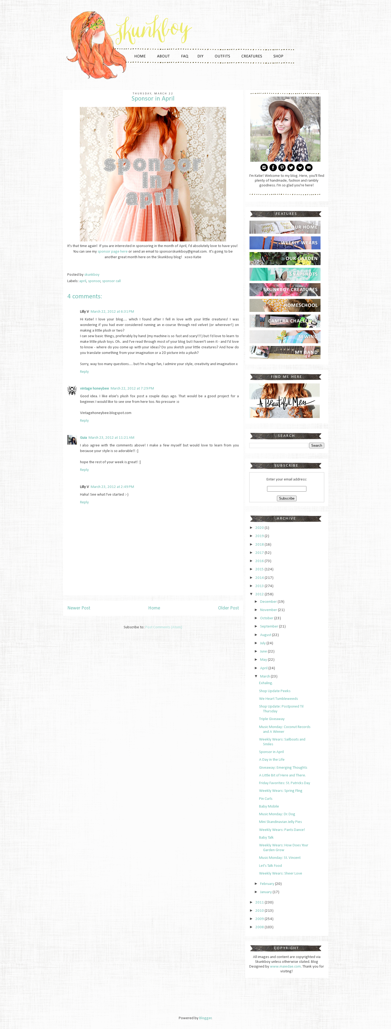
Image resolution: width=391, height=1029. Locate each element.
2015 (260, 569)
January (266, 892)
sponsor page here (113, 252)
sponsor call (111, 281)
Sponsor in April (271, 752)
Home (154, 608)
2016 (260, 561)
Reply (84, 372)
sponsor (94, 281)
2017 (260, 553)
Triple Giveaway (272, 719)
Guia (83, 438)
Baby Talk (266, 838)
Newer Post (78, 608)
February (267, 884)
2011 (260, 903)
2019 (260, 536)
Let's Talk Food (270, 866)
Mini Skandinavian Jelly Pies (280, 822)
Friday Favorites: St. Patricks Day (284, 783)
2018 (260, 545)
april (82, 281)
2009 (260, 919)
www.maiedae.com (285, 967)
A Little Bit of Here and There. (282, 775)
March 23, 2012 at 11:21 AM (111, 438)
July (263, 643)
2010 (260, 911)
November (269, 610)
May (264, 660)
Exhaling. (266, 683)
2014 (260, 578)
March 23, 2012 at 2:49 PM (112, 487)
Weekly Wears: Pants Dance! (282, 830)
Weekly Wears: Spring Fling (280, 791)
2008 (260, 927)
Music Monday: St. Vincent (280, 858)
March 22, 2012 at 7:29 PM (132, 389)
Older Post (228, 608)
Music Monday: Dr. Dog (277, 814)
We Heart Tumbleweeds (278, 699)
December (269, 602)
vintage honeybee (94, 389)
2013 (260, 586)
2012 (260, 594)
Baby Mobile (269, 807)
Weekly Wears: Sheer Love (280, 874)
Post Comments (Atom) (163, 627)
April (264, 668)
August (266, 635)
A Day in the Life (272, 760)
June (264, 652)
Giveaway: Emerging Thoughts (283, 768)
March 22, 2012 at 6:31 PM (112, 312)
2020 (260, 528)
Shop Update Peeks (274, 691)
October (267, 618)
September (269, 627)
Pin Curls (265, 799)
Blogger (205, 1018)
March (265, 677)
